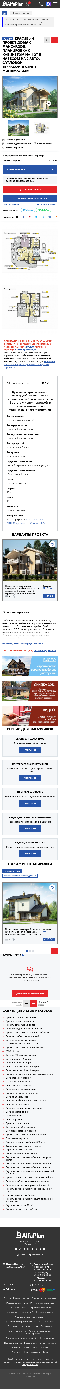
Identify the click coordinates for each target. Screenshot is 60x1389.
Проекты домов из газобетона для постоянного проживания (30, 1200)
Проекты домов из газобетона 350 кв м (25, 1142)
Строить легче (12, 340)
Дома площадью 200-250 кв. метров (24, 1029)
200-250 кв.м (12, 1051)
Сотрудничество (29, 1347)
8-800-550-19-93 (41, 1267)
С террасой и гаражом (17, 1138)
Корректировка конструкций (20, 1312)
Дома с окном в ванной (17, 1112)
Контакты (51, 1343)
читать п (39, 650)
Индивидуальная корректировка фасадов (22, 1321)
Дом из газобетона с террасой (21, 1131)
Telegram (29, 210)
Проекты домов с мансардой (20, 1021)
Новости (16, 1347)
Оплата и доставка (15, 139)
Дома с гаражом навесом (18, 1078)
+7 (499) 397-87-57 (42, 1280)
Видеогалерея (30, 1343)
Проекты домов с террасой (19, 1123)
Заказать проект (31, 189)
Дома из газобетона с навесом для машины (27, 1181)
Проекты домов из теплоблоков (22, 1093)
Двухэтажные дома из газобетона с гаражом (28, 1167)
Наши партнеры (47, 1338)
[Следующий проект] (33, 1003)
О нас (42, 1343)
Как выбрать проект (18, 1307)
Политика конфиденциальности (26, 1352)
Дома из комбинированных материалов (26, 1100)
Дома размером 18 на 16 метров (22, 1070)
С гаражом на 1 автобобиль (20, 1081)
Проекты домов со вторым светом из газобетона (30, 1177)
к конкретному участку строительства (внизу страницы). (29, 364)
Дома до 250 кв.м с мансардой (21, 1055)
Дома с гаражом (14, 1119)
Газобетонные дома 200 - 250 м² (22, 1044)
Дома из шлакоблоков (17, 1097)
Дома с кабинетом (15, 1116)
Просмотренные (15, 1326)
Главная (7, 1298)
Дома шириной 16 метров (19, 1059)
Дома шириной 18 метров (19, 1062)
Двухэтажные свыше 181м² (19, 1205)
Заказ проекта (50, 1321)
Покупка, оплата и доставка (44, 1298)
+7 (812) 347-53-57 (42, 1275)
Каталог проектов (21, 1298)
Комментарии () (14, 147)
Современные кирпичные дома (21, 1153)
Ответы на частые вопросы (42, 1303)
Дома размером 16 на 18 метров (22, 1066)
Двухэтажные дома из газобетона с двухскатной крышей (30, 1172)
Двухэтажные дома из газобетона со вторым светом (28, 1158)
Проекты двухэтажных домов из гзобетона (27, 1032)
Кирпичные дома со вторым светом (24, 1146)
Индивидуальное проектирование (30, 1317)
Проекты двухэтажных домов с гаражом (26, 1047)
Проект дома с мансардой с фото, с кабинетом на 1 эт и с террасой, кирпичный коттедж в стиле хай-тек (23, 931)
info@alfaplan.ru (13, 1285)
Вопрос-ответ (44, 143)
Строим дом (46, 1326)
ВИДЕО (30, 346)
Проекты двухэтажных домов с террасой (26, 1134)
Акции (45, 1352)
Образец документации (18, 143)
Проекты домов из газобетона (21, 1017)
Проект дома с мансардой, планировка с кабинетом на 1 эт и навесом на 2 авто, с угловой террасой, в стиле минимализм (22, 590)
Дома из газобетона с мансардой (22, 1036)
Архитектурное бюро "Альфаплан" (30, 1242)
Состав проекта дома (26, 349)
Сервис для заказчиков (30, 729)
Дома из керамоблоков (17, 1104)
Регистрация (37, 1254)
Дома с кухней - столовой (18, 1085)
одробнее (50, 650)
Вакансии (43, 1347)
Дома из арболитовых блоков (21, 1089)
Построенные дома (13, 1343)
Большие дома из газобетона (20, 1195)
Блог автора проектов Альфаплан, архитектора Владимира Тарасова (30, 1332)
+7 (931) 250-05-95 (42, 1270)
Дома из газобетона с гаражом (21, 1040)
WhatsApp (44, 210)
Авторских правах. (30, 1364)
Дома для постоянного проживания (24, 1108)
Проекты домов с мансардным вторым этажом (29, 1074)
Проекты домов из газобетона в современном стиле (29, 1190)
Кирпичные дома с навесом (19, 1149)
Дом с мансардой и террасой (20, 1127)
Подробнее (16, 574)
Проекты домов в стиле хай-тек (21, 1209)
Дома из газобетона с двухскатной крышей (27, 1185)
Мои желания (32, 1326)
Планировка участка (44, 1312)
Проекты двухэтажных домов (20, 1025)
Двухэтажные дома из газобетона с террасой (28, 1163)
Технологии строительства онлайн (21, 1338)
